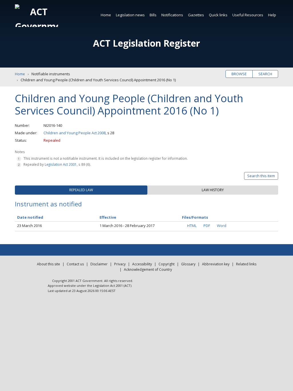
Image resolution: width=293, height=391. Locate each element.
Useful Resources (247, 14)
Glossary (188, 264)
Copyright (167, 264)
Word (221, 225)
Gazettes (196, 14)
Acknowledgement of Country (148, 269)
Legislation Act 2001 (61, 164)
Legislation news (130, 14)
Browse (239, 73)
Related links (246, 264)
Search (265, 73)
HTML (192, 225)
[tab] (81, 190)
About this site (48, 264)
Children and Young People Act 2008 (74, 132)
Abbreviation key (215, 264)
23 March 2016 (29, 225)
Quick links (218, 14)
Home (106, 14)
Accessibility (142, 264)
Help (272, 14)
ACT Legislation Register (146, 43)
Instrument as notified (48, 204)
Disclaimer (99, 264)
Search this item (261, 175)
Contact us (75, 264)
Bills (153, 14)
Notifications (172, 14)
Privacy (120, 264)
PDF (206, 225)
